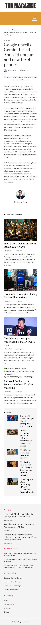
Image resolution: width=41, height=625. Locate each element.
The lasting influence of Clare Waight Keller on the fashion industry (26, 468)
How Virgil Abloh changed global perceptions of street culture (19, 515)
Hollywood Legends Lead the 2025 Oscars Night (20, 245)
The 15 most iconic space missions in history (25, 454)
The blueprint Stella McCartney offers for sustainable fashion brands (27, 485)
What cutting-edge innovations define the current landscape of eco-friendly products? (20, 537)
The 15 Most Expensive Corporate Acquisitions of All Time (19, 525)
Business (7, 40)
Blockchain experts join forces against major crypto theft (19, 342)
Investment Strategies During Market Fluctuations (20, 296)
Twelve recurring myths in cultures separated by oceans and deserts (26, 438)
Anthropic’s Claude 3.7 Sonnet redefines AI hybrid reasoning (19, 385)
